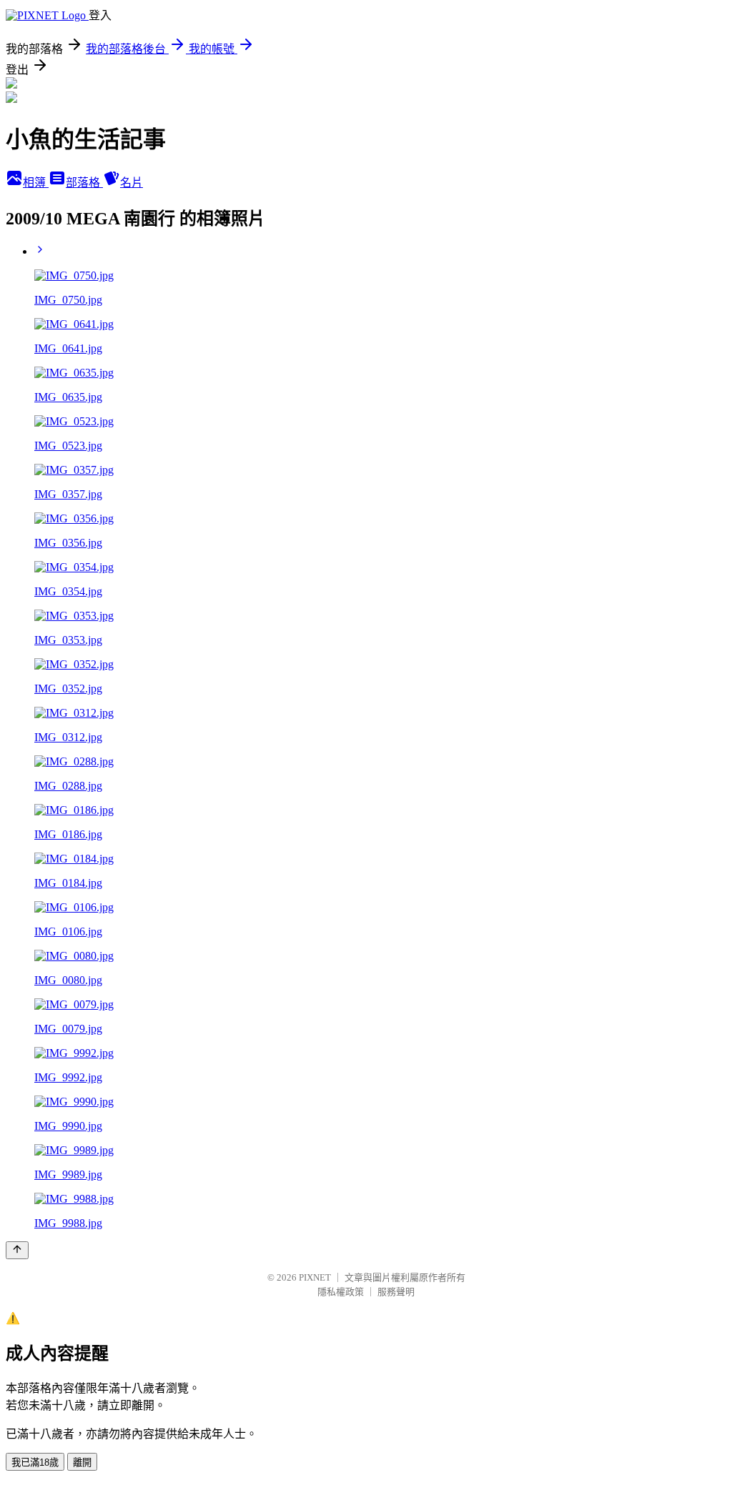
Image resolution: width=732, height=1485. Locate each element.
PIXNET (315, 1277)
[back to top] (17, 1250)
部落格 (84, 183)
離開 (82, 1462)
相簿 (36, 183)
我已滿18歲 (35, 1462)
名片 (131, 183)
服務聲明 (396, 1291)
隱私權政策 (340, 1291)
